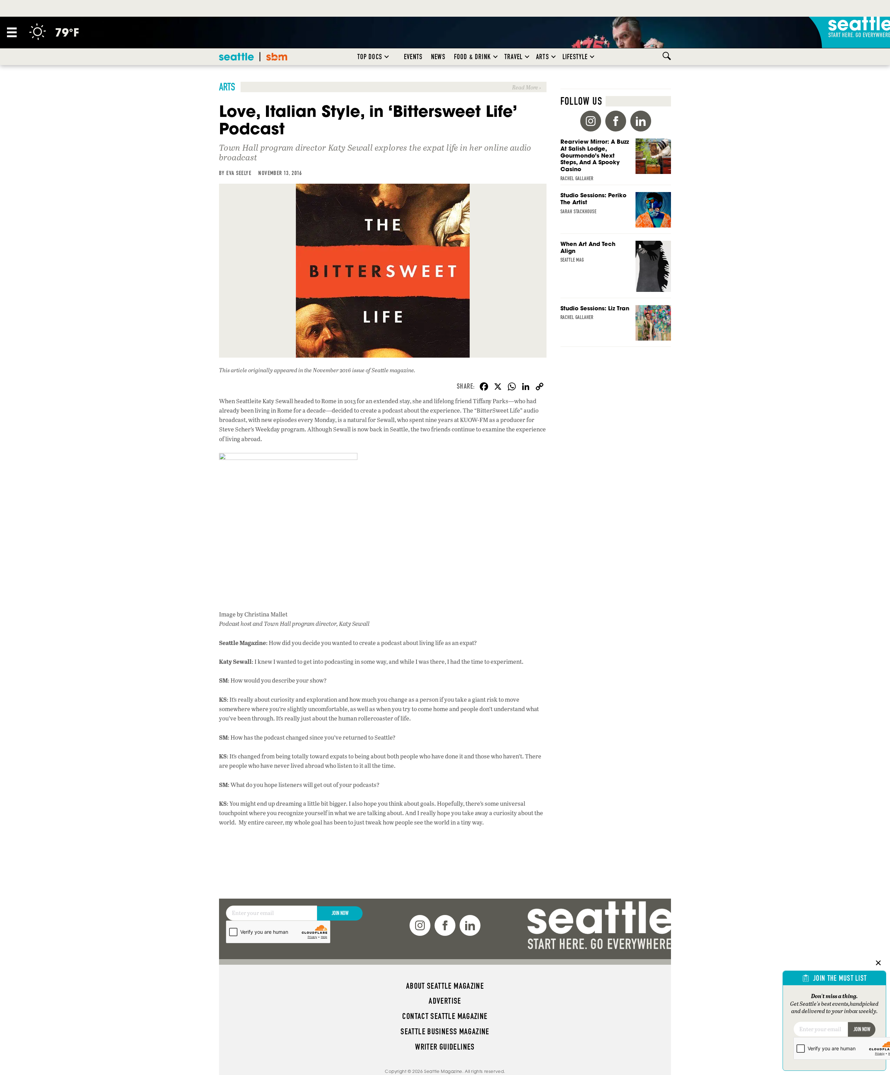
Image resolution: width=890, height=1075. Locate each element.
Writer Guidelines (445, 1047)
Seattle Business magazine (445, 1031)
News (438, 57)
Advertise (445, 1001)
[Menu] (12, 32)
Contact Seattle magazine (444, 1016)
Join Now (340, 913)
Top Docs (369, 57)
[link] (383, 87)
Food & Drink (472, 57)
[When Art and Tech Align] (615, 269)
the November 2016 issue (334, 370)
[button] (386, 56)
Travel (513, 57)
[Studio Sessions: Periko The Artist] (615, 213)
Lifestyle (575, 57)
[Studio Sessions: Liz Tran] (615, 326)
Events (413, 57)
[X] (498, 387)
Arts (542, 57)
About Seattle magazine (445, 986)
